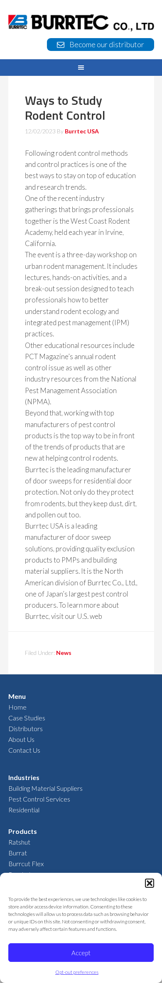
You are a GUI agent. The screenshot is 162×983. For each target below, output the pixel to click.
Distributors (25, 728)
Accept (81, 952)
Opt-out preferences (76, 972)
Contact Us (24, 750)
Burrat (17, 853)
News (63, 652)
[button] (149, 883)
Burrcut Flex (26, 863)
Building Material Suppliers (45, 788)
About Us (21, 739)
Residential (23, 810)
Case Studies (26, 718)
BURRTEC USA (81, 23)
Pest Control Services (39, 799)
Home (17, 707)
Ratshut (19, 842)
